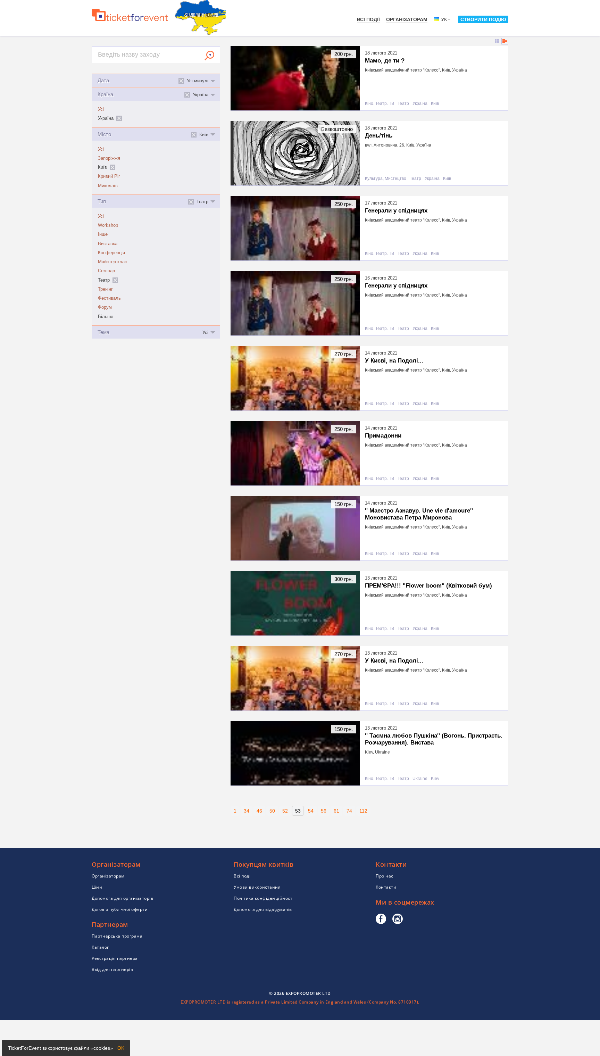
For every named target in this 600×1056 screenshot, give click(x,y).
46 (259, 811)
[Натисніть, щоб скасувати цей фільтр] (119, 118)
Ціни (97, 887)
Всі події (368, 19)
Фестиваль (109, 298)
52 (285, 811)
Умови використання (257, 887)
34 (246, 811)
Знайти (209, 55)
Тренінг (105, 289)
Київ (435, 103)
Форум (105, 307)
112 (363, 811)
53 (298, 811)
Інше (103, 234)
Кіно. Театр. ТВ (379, 103)
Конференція (111, 252)
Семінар (106, 270)
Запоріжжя (109, 158)
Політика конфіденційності (264, 898)
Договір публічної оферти (120, 909)
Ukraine (419, 778)
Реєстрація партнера (115, 958)
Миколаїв (108, 185)
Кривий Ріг (109, 176)
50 (272, 811)
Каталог (100, 947)
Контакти (386, 887)
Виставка (107, 243)
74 (349, 811)
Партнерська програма (117, 936)
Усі (101, 109)
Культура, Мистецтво (385, 178)
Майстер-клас (112, 261)
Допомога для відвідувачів (263, 909)
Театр (403, 103)
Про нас (384, 876)
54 (311, 811)
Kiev (435, 778)
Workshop (108, 225)
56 (323, 811)
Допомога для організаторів (122, 898)
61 (336, 811)
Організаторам (406, 19)
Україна (419, 103)
